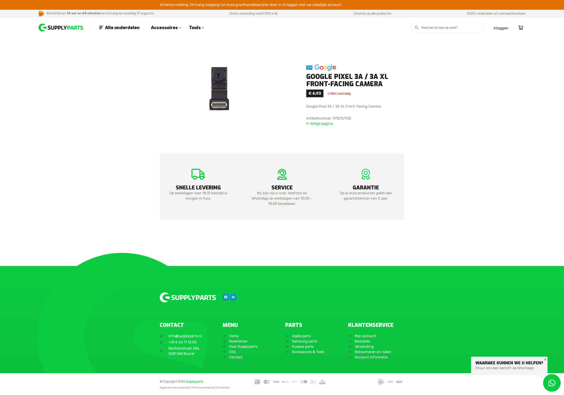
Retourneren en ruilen (373, 352)
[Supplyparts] (188, 297)
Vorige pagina (321, 124)
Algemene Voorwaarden (175, 387)
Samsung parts (304, 341)
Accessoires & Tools (308, 352)
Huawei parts (303, 346)
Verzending (364, 346)
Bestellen (362, 341)
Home (234, 336)
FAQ (232, 352)
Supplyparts (194, 381)
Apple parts (301, 336)
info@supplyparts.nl (185, 336)
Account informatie (371, 357)
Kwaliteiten (238, 341)
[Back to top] (8, 387)
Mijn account (365, 336)
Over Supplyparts (243, 346)
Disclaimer (223, 387)
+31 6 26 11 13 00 (183, 342)
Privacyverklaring (203, 387)
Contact (236, 357)
